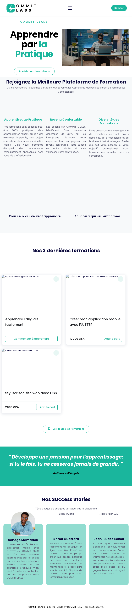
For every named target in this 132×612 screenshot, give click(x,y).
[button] (56, 279)
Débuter (119, 8)
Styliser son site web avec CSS (31, 393)
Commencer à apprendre (31, 339)
